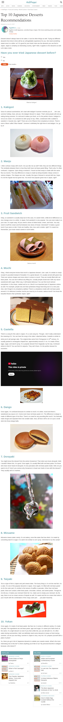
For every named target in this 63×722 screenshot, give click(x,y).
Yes (4, 57)
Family (43, 5)
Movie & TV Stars (46, 686)
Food (55, 5)
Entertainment (36, 5)
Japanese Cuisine (46, 666)
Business (20, 5)
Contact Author (13, 33)
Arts (2, 5)
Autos (7, 5)
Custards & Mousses (47, 695)
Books (13, 5)
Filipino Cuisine (46, 676)
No (4, 61)
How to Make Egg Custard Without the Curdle (47, 700)
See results (12, 64)
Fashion (50, 5)
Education (27, 5)
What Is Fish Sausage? (16, 668)
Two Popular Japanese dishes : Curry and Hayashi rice (16, 678)
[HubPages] (31, 2)
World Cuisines (46, 656)
